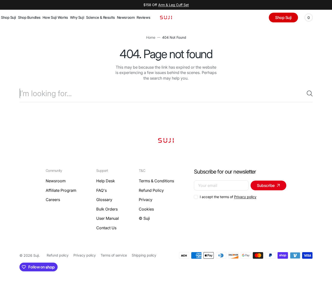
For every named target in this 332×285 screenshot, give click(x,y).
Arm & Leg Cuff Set (173, 5)
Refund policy (58, 255)
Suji (36, 255)
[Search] (308, 93)
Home (150, 37)
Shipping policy (144, 255)
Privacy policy (245, 197)
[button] (309, 17)
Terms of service (114, 255)
